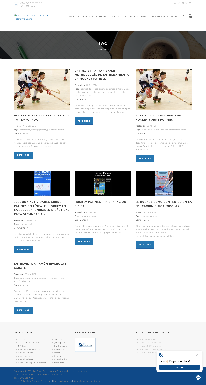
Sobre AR (58, 339)
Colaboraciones (25, 356)
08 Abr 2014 (152, 126)
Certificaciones (25, 352)
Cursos (86, 16)
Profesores (59, 349)
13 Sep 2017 (30, 126)
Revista (57, 356)
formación (25, 129)
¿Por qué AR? (61, 342)
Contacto (98, 381)
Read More (23, 155)
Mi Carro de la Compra (164, 16)
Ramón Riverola (22, 281)
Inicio (72, 16)
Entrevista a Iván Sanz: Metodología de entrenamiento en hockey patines (102, 74)
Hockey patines (38, 129)
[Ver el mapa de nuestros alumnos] (85, 344)
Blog (143, 16)
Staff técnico (60, 346)
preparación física (55, 129)
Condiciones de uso (82, 381)
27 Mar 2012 (91, 212)
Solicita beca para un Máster (32, 362)
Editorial (117, 16)
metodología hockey (116, 92)
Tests (132, 16)
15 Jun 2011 (152, 212)
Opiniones (59, 362)
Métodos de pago (26, 359)
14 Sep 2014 (91, 85)
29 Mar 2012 (31, 220)
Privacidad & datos (30, 381)
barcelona (25, 278)
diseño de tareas (107, 89)
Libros (57, 352)
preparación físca (83, 95)
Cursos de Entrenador (29, 342)
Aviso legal (46, 381)
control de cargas (89, 89)
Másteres (101, 16)
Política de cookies (62, 381)
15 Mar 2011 (30, 274)
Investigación (60, 359)
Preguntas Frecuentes (29, 349)
